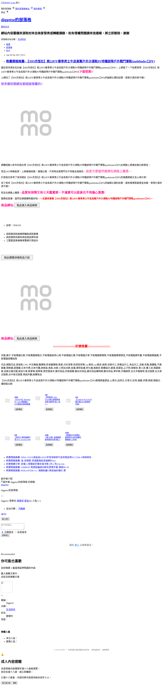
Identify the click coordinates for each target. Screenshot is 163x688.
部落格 (9, 47)
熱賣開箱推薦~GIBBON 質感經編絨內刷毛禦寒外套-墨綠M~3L (37, 467)
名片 (8, 50)
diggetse (5, 484)
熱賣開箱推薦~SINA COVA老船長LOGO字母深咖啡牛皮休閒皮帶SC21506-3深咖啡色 (48, 457)
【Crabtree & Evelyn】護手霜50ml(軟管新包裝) (83, 402)
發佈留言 (5, 535)
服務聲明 (105, 650)
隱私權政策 (96, 650)
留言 (26, 501)
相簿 (8, 44)
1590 (67, 433)
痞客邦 (20, 501)
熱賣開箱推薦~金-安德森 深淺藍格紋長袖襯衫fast (31, 460)
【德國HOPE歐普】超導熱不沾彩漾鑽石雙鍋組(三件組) (73, 437)
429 (15, 435)
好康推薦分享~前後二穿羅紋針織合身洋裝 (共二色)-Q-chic (35, 464)
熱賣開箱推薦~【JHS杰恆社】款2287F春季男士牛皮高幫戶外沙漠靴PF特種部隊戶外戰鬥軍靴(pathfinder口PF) (80, 61)
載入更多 (5, 519)
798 (46, 395)
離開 (14, 683)
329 (76, 397)
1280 (46, 435)
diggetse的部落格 (16, 19)
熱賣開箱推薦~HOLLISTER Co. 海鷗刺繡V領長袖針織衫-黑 (36, 470)
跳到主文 (5, 27)
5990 (16, 397)
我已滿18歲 (6, 683)
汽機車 (21, 508)
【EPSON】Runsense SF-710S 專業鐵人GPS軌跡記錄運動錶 (22, 402)
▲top (3, 513)
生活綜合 (22, 39)
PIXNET (62, 650)
